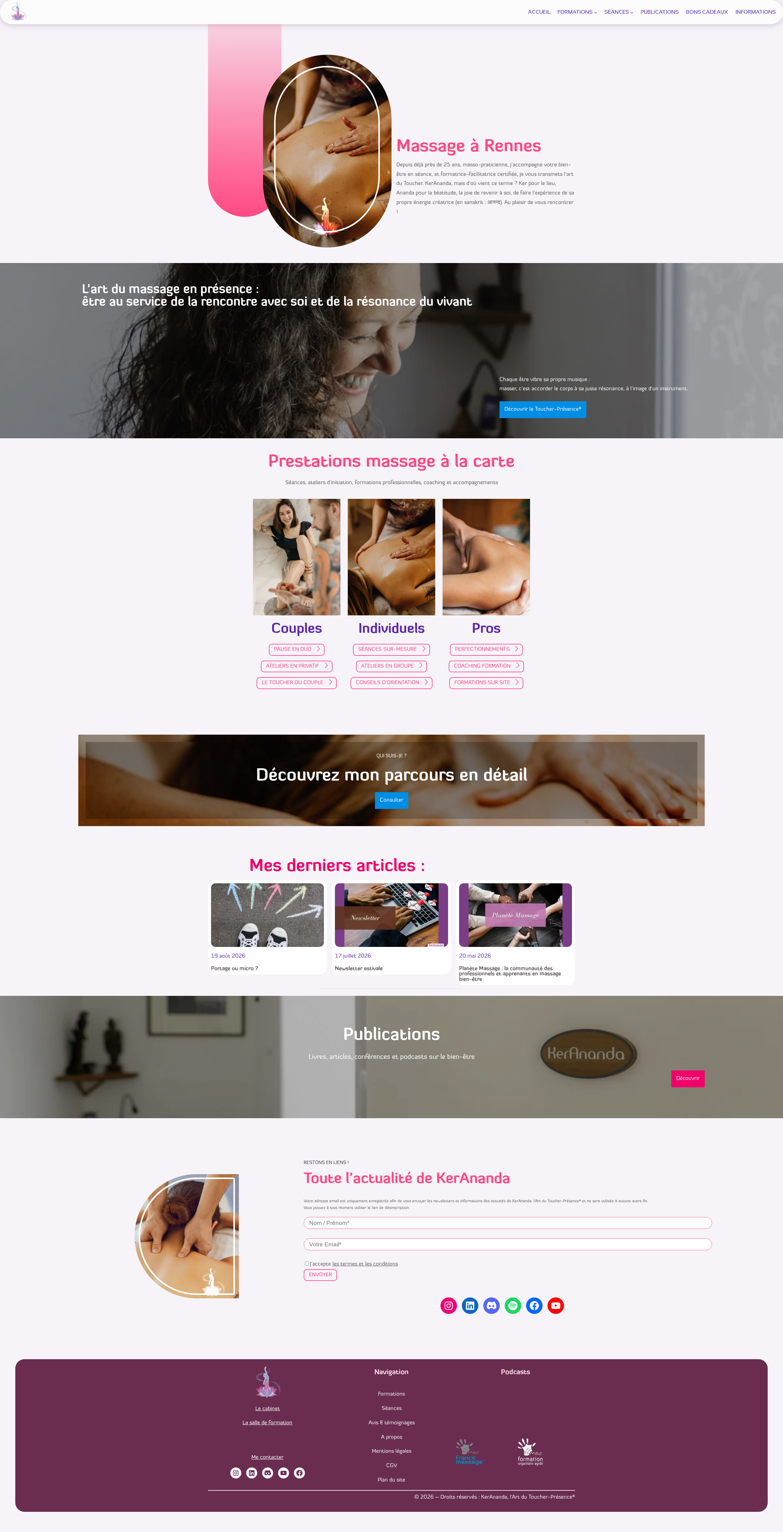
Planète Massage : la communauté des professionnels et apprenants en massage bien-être (510, 974)
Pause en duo (292, 649)
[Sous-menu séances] (631, 12)
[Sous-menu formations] (595, 12)
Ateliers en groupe (387, 666)
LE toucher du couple (292, 682)
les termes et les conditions (365, 1264)
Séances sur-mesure (387, 649)
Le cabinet (267, 1408)
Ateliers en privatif (292, 666)
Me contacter (267, 1457)
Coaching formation (482, 666)
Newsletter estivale (359, 968)
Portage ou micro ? (234, 968)
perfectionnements (482, 649)
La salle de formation (267, 1423)
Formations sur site (482, 682)
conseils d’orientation (387, 682)
